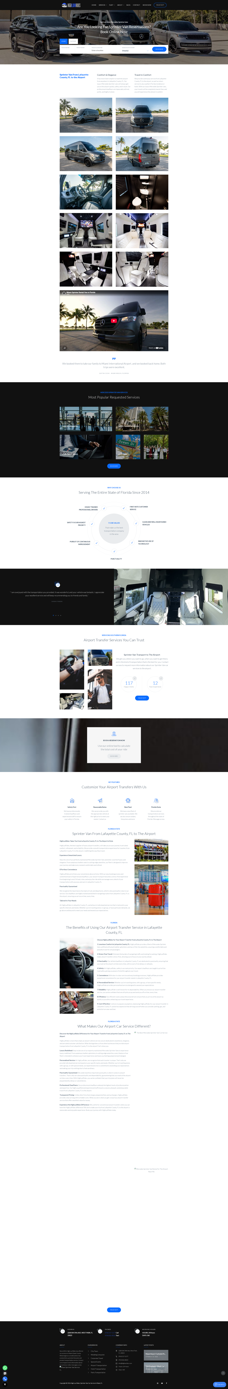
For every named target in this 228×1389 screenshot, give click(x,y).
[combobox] (135, 51)
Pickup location (96, 47)
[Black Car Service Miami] (71, 5)
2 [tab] (55, 615)
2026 (69, 1383)
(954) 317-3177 (110, 1333)
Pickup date (65, 47)
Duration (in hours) (127, 47)
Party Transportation (98, 1372)
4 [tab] (60, 615)
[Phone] (5, 1378)
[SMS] (5, 1373)
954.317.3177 (160, 5)
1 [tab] (53, 615)
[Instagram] (157, 1383)
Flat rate (73, 41)
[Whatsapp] (5, 1367)
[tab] (64, 41)
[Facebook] (166, 1383)
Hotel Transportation (98, 1369)
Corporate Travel (97, 1358)
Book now (159, 49)
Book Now (114, 466)
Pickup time (80, 47)
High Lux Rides (75, 1383)
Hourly (63, 41)
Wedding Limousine (97, 1355)
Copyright (63, 1383)
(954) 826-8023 (110, 1335)
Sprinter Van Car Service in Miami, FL (91, 1383)
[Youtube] (162, 1383)
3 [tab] (58, 615)
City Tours (94, 1351)
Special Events (96, 1362)
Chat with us (221, 1384)
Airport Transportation (99, 1365)
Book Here (114, 756)
